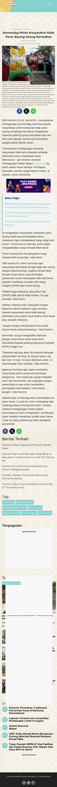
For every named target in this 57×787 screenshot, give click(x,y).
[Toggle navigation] (43, 4)
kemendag (8, 502)
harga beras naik (11, 513)
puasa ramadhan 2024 (14, 507)
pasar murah (44, 513)
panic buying (35, 507)
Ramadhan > (18, 29)
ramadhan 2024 (24, 502)
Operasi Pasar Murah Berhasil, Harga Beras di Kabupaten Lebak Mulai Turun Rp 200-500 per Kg (28, 457)
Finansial (27, 29)
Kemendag (39, 163)
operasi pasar (29, 513)
